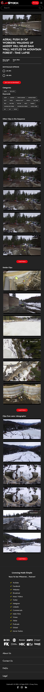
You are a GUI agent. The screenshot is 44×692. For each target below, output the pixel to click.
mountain (12, 97)
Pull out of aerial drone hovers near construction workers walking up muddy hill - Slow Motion (19, 251)
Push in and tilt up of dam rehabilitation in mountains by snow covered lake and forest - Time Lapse (19, 332)
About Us (7, 653)
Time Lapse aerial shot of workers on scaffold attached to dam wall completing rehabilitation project (19, 400)
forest (25, 103)
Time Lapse (12, 91)
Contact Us (8, 661)
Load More (22, 261)
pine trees (11, 103)
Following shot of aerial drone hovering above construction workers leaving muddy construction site (19, 183)
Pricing (35, 3)
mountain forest (32, 97)
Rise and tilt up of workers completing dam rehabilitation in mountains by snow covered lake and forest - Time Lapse (19, 377)
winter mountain (21, 97)
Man (10, 109)
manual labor (34, 106)
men (5, 109)
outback (28, 100)
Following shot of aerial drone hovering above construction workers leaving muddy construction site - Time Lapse (19, 161)
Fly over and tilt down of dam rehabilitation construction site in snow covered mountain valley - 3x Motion (19, 480)
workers (32, 103)
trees (5, 103)
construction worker (9, 106)
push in (15, 109)
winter (11, 100)
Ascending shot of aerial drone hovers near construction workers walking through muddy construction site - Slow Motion (19, 206)
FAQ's (5, 668)
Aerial (5, 91)
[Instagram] (22, 687)
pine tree (19, 103)
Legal (5, 676)
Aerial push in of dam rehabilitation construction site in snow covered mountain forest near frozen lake (19, 549)
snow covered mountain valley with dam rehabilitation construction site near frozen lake (19, 435)
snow (5, 100)
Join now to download (12, 82)
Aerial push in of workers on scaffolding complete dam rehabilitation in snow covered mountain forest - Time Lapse (19, 287)
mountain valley (19, 100)
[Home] (10, 3)
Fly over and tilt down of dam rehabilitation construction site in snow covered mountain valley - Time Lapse (19, 503)
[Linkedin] (26, 687)
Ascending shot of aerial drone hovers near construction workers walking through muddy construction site (19, 229)
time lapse (35, 100)
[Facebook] (18, 687)
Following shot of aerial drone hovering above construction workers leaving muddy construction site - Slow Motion (19, 138)
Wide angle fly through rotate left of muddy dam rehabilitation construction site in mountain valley (19, 526)
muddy (5, 97)
